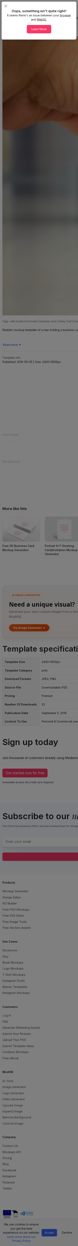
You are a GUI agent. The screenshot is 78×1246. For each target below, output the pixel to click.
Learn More (39, 29)
